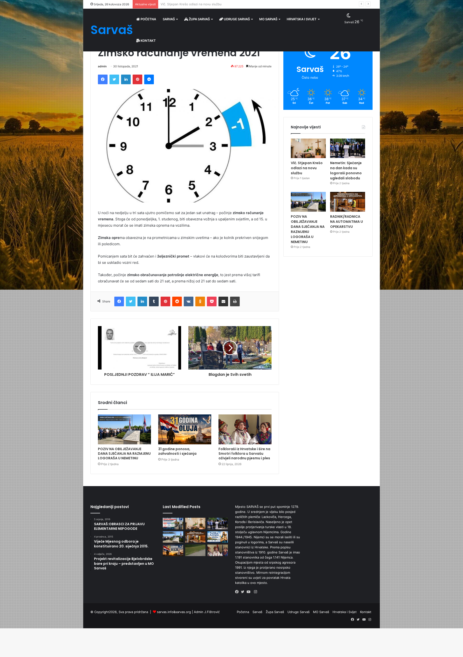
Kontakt (148, 40)
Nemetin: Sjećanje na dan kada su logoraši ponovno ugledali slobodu (212, 4)
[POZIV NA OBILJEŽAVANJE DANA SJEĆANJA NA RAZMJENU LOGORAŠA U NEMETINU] (124, 429)
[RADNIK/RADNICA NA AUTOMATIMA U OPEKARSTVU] (347, 202)
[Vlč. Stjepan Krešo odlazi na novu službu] (308, 148)
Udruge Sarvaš (236, 19)
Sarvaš (169, 19)
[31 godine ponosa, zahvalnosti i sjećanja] (184, 429)
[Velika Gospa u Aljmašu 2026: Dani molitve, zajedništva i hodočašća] (217, 537)
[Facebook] (238, 592)
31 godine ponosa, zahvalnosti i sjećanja (177, 451)
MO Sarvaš (268, 19)
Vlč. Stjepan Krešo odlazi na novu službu (307, 168)
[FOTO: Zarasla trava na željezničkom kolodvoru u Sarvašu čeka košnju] (195, 550)
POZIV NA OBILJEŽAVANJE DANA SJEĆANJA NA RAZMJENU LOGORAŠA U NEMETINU (124, 454)
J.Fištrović (212, 612)
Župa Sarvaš (199, 19)
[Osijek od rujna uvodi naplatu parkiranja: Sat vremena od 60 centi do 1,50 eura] (173, 523)
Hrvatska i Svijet (302, 19)
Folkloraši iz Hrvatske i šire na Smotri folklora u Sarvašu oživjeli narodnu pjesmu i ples (244, 454)
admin (102, 66)
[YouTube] (249, 592)
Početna (148, 19)
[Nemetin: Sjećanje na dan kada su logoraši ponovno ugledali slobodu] (347, 148)
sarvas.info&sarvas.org (174, 612)
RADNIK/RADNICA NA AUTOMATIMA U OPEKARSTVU (346, 221)
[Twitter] (244, 592)
